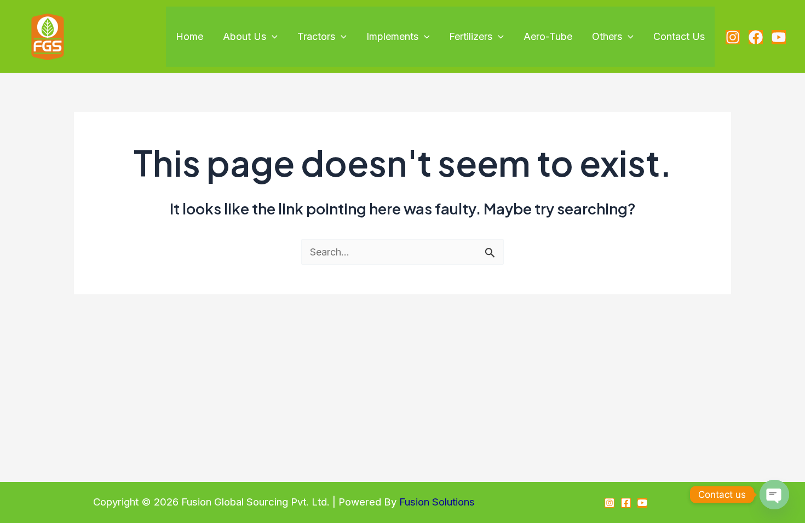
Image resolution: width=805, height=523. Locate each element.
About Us (244, 36)
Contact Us (679, 36)
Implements (392, 36)
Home (189, 36)
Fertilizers (470, 36)
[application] (272, 37)
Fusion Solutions (437, 502)
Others (607, 36)
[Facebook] (756, 37)
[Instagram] (733, 37)
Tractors (316, 36)
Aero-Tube (548, 36)
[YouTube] (779, 37)
